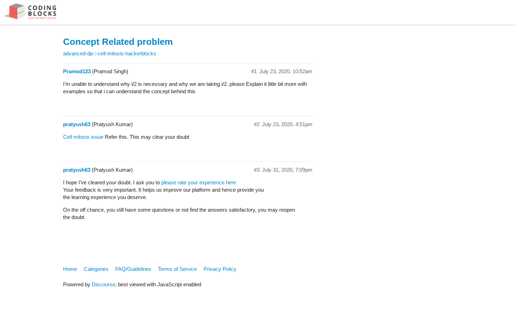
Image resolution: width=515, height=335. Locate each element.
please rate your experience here (198, 182)
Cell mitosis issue (83, 137)
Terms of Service (177, 269)
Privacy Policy (220, 269)
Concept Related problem (118, 41)
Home (70, 269)
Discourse (103, 284)
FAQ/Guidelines (133, 269)
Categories (96, 269)
